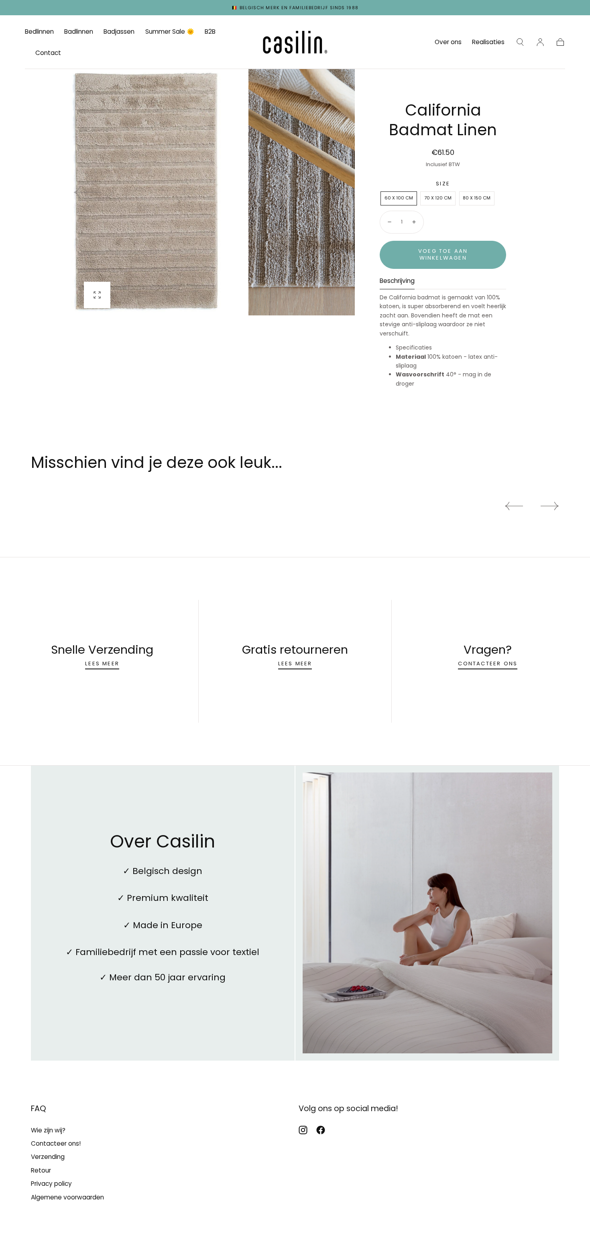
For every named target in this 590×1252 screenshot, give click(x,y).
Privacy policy (51, 1183)
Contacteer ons (487, 663)
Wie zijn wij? (48, 1130)
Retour (41, 1170)
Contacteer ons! (56, 1143)
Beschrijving (397, 281)
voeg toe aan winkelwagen (443, 254)
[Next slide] (327, 192)
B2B (210, 32)
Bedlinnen (39, 32)
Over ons (448, 42)
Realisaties (488, 42)
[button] (520, 42)
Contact (48, 53)
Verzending (48, 1156)
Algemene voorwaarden (67, 1197)
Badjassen (119, 32)
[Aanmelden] (540, 42)
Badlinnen (78, 32)
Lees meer (102, 663)
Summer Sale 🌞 (169, 32)
